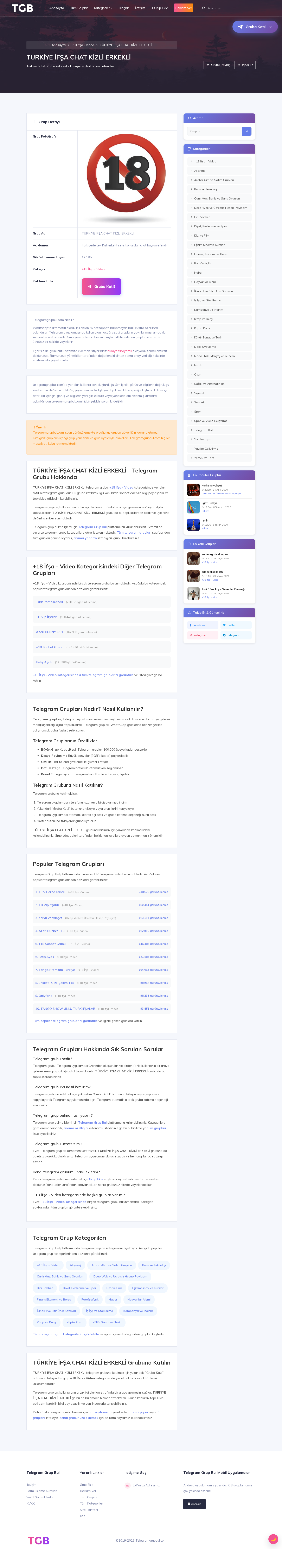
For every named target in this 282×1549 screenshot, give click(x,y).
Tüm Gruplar (79, 8)
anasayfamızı (99, 1412)
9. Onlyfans (44, 996)
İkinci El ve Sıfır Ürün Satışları (56, 1311)
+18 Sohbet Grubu (50, 647)
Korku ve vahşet (212, 485)
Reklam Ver (88, 1491)
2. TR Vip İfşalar (47, 905)
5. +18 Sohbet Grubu (50, 944)
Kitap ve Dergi (46, 1322)
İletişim (140, 8)
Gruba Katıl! (104, 286)
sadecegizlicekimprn (215, 554)
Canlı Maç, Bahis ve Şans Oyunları (60, 1276)
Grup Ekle (96, 1179)
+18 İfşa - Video (82, 45)
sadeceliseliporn (212, 571)
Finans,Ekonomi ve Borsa (54, 1299)
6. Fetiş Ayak (45, 957)
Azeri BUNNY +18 (49, 632)
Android (195, 1504)
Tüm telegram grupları (134, 532)
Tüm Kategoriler (91, 1503)
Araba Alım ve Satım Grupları (111, 1265)
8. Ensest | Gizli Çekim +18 (55, 983)
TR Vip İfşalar (47, 617)
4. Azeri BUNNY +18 (50, 931)
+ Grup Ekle (159, 8)
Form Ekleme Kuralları (41, 1491)
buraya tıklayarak (120, 351)
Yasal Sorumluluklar (40, 1497)
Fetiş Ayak (44, 662)
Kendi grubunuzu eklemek (78, 1418)
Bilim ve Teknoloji (154, 1265)
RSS (83, 1516)
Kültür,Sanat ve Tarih (107, 1322)
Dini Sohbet (45, 1288)
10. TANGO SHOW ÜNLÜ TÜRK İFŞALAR (65, 1009)
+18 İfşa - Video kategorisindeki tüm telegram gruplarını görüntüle (83, 675)
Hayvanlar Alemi (139, 1299)
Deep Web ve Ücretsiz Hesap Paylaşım (120, 1276)
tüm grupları (156, 1128)
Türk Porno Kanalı (50, 602)
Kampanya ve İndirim (138, 1311)
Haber (113, 1299)
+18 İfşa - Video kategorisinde (63, 1202)
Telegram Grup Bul (92, 527)
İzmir (205, 520)
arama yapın (138, 1412)
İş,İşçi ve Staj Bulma (99, 1311)
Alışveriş (75, 1265)
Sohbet (205, 511)
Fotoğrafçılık (90, 1299)
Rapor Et (246, 64)
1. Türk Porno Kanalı (50, 892)
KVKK (30, 1503)
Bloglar (124, 8)
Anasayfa (56, 8)
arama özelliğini (76, 1128)
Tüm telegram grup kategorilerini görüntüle (66, 1334)
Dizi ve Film (114, 1288)
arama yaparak (85, 538)
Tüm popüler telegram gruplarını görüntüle (65, 1021)
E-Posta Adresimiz (146, 1485)
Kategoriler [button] (102, 8)
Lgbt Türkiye (210, 503)
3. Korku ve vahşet (49, 918)
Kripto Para (74, 1322)
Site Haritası (89, 1510)
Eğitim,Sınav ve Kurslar (148, 1288)
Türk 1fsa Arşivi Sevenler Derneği (223, 589)
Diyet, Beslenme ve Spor (79, 1288)
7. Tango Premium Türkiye (55, 970)
